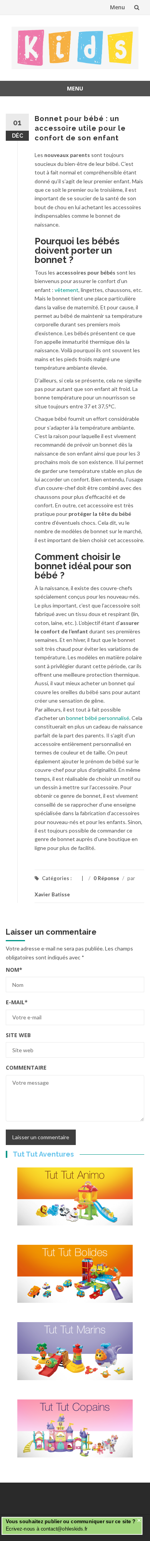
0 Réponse (106, 878)
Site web (18, 1035)
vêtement (66, 290)
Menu (117, 7)
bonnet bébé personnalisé (97, 718)
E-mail (17, 1002)
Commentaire (26, 1067)
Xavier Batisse (52, 894)
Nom (14, 969)
